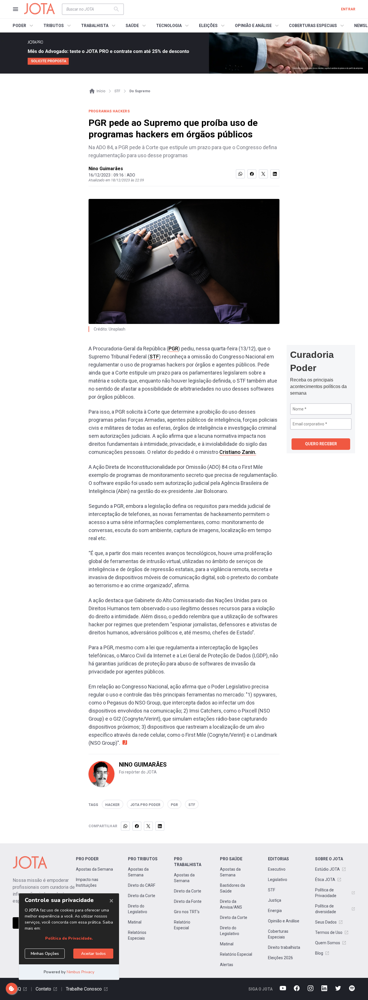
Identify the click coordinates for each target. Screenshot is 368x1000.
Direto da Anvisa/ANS (231, 904)
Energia (275, 910)
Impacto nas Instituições (87, 882)
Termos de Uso (328, 932)
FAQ (17, 989)
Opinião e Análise (283, 921)
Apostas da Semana (94, 869)
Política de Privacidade (325, 893)
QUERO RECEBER (321, 444)
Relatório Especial (182, 925)
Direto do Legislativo (137, 909)
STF (154, 357)
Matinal (134, 922)
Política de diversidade (325, 909)
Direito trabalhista (284, 947)
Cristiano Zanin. (237, 452)
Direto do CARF (141, 885)
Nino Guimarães (106, 168)
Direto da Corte (141, 895)
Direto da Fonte (188, 901)
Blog (319, 953)
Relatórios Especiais (137, 935)
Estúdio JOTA (327, 869)
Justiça (274, 900)
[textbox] (89, 9)
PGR (173, 349)
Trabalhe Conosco (84, 989)
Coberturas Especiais (278, 934)
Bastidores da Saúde (232, 888)
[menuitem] (23, 25)
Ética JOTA (325, 879)
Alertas (226, 964)
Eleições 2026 (280, 957)
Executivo (276, 869)
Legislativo (277, 879)
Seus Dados (326, 922)
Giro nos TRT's (187, 911)
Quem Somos (327, 943)
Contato (43, 989)
